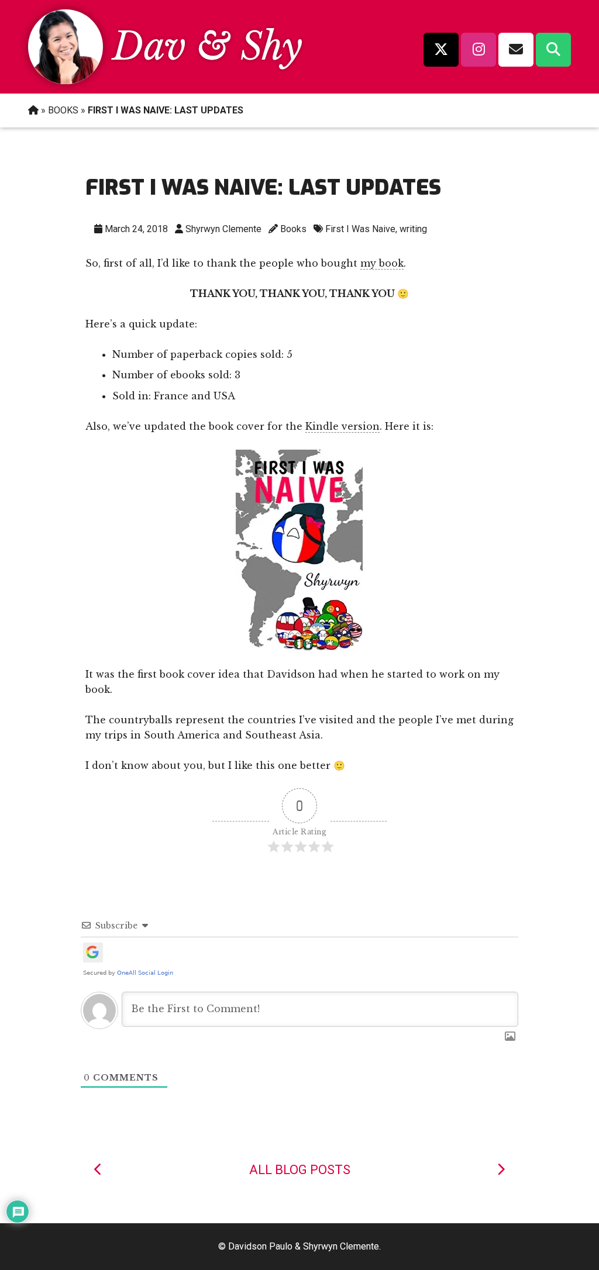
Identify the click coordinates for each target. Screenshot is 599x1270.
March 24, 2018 (136, 228)
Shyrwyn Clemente (223, 228)
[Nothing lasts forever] (98, 1169)
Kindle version (342, 426)
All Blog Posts (299, 1169)
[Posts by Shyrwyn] (65, 81)
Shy (271, 46)
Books (293, 228)
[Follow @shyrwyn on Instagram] (478, 50)
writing (413, 228)
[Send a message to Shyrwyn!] (516, 50)
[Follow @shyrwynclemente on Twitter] (441, 50)
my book (382, 263)
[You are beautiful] (501, 1169)
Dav (149, 46)
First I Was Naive (360, 228)
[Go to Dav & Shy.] (33, 110)
